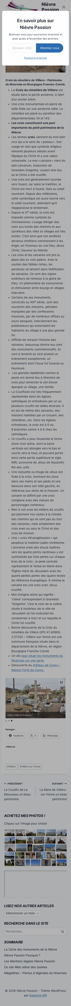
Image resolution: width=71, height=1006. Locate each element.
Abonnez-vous (49, 48)
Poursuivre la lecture (35, 57)
